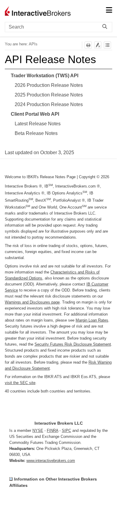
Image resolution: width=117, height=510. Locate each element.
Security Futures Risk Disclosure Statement (72, 344)
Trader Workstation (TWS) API (44, 75)
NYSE (37, 430)
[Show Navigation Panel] (109, 10)
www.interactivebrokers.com (50, 460)
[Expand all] (107, 45)
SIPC (66, 430)
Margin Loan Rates (92, 320)
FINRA (52, 430)
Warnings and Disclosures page (32, 302)
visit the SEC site (20, 382)
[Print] (88, 45)
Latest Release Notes (38, 123)
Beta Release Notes (36, 133)
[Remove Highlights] (97, 45)
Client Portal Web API (35, 114)
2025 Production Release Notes (49, 94)
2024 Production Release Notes (49, 104)
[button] (106, 27)
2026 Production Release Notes (49, 85)
